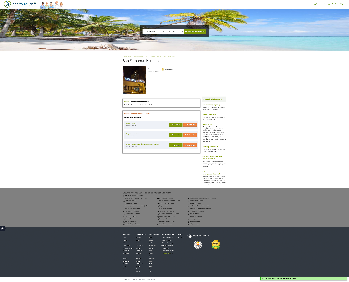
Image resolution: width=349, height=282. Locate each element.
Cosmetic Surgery (168, 243)
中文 (328, 4)
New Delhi (151, 243)
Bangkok (138, 240)
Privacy (125, 258)
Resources (125, 256)
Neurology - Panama (164, 219)
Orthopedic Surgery (168, 250)
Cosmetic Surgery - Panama (166, 203)
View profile (176, 124)
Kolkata (138, 261)
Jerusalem (138, 258)
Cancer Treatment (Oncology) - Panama (169, 200)
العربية (315, 4)
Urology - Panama (194, 224)
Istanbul (138, 256)
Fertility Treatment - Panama (132, 208)
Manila (138, 269)
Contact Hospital (190, 124)
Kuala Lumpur (139, 263)
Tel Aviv (151, 253)
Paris (150, 271)
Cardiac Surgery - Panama (196, 200)
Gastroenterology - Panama (166, 211)
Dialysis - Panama (164, 205)
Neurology (166, 248)
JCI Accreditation (169, 69)
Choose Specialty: (148, 28)
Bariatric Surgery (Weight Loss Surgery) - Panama (203, 198)
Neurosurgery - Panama (196, 219)
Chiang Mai (139, 250)
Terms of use (126, 261)
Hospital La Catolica (132, 134)
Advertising (126, 240)
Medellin (138, 271)
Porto (150, 266)
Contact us (126, 269)
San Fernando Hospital (169, 56)
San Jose (151, 248)
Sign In (343, 4)
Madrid (138, 266)
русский (322, 4)
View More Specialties (167, 253)
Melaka (151, 237)
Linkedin (182, 237)
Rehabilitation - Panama (165, 224)
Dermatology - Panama (131, 203)
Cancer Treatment (168, 237)
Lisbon (150, 269)
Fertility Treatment (168, 245)
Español (334, 4)
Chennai (138, 248)
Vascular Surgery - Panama (132, 224)
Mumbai (151, 240)
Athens (150, 263)
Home (124, 237)
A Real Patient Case (128, 248)
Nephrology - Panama (131, 216)
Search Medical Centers (196, 31)
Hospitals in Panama (155, 56)
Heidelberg (152, 258)
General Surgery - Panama (197, 211)
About (124, 266)
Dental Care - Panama (195, 203)
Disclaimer (125, 263)
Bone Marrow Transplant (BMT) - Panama (136, 198)
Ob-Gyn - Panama (130, 219)
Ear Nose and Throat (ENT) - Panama (199, 205)
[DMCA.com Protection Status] (215, 245)
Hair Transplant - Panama (132, 211)
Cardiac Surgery (167, 240)
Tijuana (151, 256)
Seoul (150, 250)
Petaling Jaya (152, 245)
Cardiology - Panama (130, 200)
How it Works (126, 245)
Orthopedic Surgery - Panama (167, 221)
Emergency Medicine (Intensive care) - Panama (137, 205)
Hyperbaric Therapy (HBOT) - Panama (169, 213)
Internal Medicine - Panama (132, 213)
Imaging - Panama (194, 213)
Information (126, 253)
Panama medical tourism (140, 56)
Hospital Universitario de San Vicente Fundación (142, 144)
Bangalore (138, 237)
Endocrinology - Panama (165, 208)
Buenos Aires (139, 245)
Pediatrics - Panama (195, 221)
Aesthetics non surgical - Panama (134, 195)
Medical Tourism (127, 56)
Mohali (150, 261)
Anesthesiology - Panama (166, 198)
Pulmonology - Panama (131, 221)
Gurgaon (138, 253)
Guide (124, 243)
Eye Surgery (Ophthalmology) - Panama (200, 208)
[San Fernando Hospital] (134, 80)
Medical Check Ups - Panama (167, 216)
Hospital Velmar (131, 124)
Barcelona (138, 243)
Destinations (126, 250)
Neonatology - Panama (196, 216)
